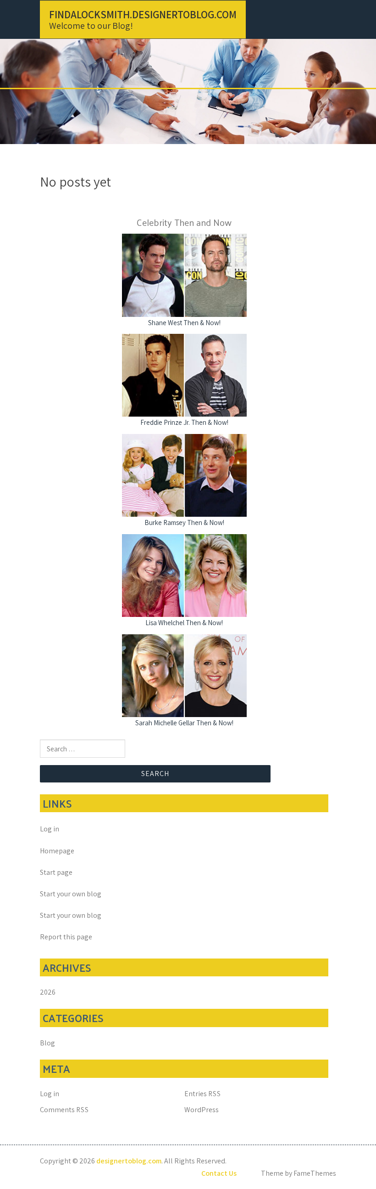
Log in (49, 829)
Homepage (57, 851)
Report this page (66, 937)
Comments (64, 1109)
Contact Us (219, 1173)
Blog (47, 1043)
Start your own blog (70, 894)
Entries (202, 1093)
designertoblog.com (128, 1161)
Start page (56, 872)
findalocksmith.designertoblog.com (143, 14)
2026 (47, 992)
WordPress (201, 1109)
